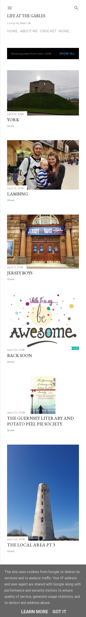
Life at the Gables (26, 15)
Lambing (17, 194)
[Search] (76, 7)
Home (12, 31)
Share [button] (10, 126)
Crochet (48, 31)
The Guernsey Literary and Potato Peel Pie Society (40, 421)
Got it (59, 611)
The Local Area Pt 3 (31, 545)
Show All (67, 53)
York (13, 120)
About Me (29, 31)
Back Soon (19, 355)
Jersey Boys (19, 273)
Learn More (34, 611)
